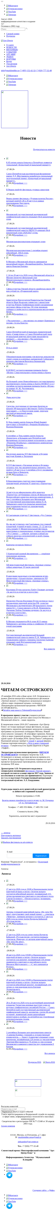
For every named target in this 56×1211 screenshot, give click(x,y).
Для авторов (11, 64)
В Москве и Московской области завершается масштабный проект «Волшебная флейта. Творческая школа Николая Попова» (30, 264)
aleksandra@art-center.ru (28, 1142)
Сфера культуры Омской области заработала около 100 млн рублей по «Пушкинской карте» (30, 290)
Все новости (49, 649)
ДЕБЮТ (10, 57)
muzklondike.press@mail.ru (29, 1137)
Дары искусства (13, 397)
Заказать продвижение (11, 838)
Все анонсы (50, 1053)
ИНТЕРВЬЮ (12, 50)
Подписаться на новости (44, 149)
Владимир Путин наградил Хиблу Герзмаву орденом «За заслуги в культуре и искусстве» (29, 591)
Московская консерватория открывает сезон (25, 241)
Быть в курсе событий (23, 1112)
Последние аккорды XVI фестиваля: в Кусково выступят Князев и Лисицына (27, 455)
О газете (10, 45)
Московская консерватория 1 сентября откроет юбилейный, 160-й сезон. (27, 251)
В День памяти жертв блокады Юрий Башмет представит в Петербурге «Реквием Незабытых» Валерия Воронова (27, 424)
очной (31, 741)
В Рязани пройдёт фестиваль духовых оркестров (27, 190)
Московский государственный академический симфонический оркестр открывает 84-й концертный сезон (30, 216)
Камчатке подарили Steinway (19, 545)
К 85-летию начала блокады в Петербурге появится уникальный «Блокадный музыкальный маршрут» (29, 163)
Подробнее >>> (20, 183)
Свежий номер (12, 34)
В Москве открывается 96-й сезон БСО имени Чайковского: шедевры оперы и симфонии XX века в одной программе (30, 623)
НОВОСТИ (11, 47)
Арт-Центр (11, 66)
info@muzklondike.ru (10, 70)
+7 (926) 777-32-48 (43, 70)
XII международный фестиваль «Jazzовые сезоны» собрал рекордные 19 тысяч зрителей (28, 566)
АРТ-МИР (10, 54)
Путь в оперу (12, 348)
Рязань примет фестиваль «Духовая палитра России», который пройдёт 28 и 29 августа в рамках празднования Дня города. (30, 200)
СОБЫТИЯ (11, 52)
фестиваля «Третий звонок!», (38, 771)
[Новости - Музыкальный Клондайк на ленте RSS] (49, 1062)
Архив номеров (8, 1126)
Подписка (10, 36)
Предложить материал (11, 835)
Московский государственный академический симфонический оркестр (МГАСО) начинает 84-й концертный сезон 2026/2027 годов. (28, 230)
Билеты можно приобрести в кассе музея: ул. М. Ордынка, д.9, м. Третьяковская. (28, 801)
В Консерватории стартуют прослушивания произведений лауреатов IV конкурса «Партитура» (29, 482)
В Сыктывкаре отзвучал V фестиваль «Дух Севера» (29, 515)
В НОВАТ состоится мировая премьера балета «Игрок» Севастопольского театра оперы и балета (28, 371)
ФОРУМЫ (11, 59)
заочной (40, 741)
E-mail (9, 852)
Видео (9, 61)
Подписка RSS (34, 1062)
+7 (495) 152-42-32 (27, 70)
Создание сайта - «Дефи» (44, 1190)
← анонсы (5, 833)
